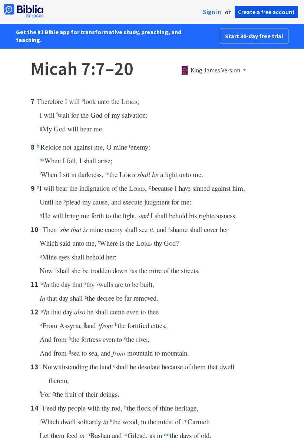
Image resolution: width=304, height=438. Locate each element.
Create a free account (266, 12)
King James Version (215, 70)
